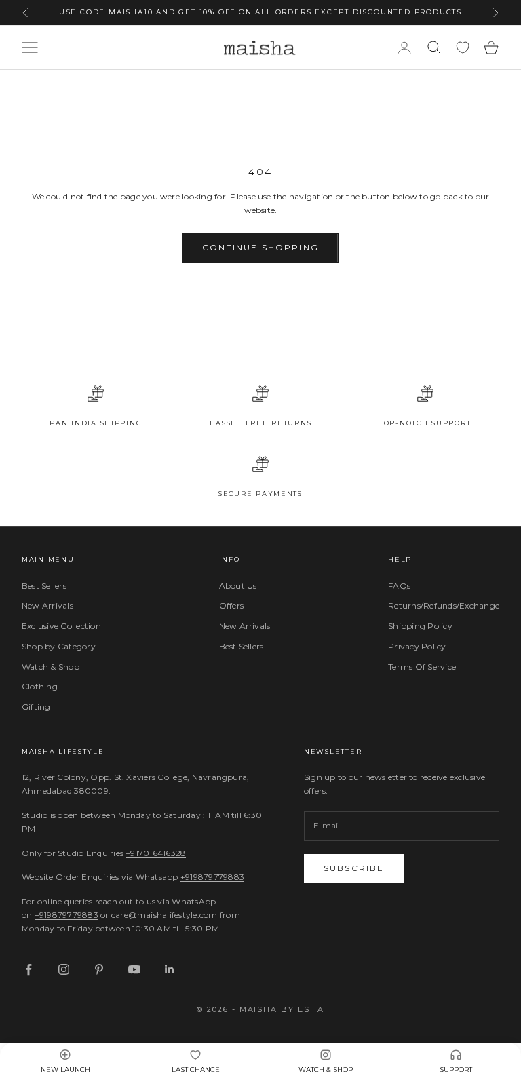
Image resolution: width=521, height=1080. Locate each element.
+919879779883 (212, 877)
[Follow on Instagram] (64, 969)
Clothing (40, 686)
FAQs (399, 586)
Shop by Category (59, 646)
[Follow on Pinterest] (99, 969)
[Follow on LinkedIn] (169, 969)
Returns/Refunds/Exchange (443, 605)
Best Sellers (44, 586)
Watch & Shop (50, 666)
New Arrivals (47, 605)
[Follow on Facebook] (28, 969)
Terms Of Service (422, 666)
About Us (238, 586)
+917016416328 (156, 853)
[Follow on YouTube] (134, 969)
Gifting (36, 706)
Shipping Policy (420, 626)
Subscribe (354, 868)
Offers (231, 605)
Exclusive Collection (61, 626)
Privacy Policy (417, 646)
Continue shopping (260, 247)
